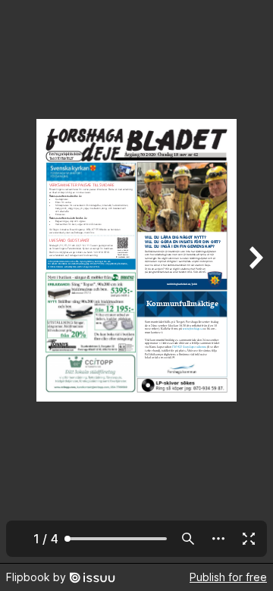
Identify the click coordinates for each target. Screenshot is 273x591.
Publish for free (228, 577)
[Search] (188, 539)
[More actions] (218, 539)
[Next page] (255, 281)
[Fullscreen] (249, 539)
